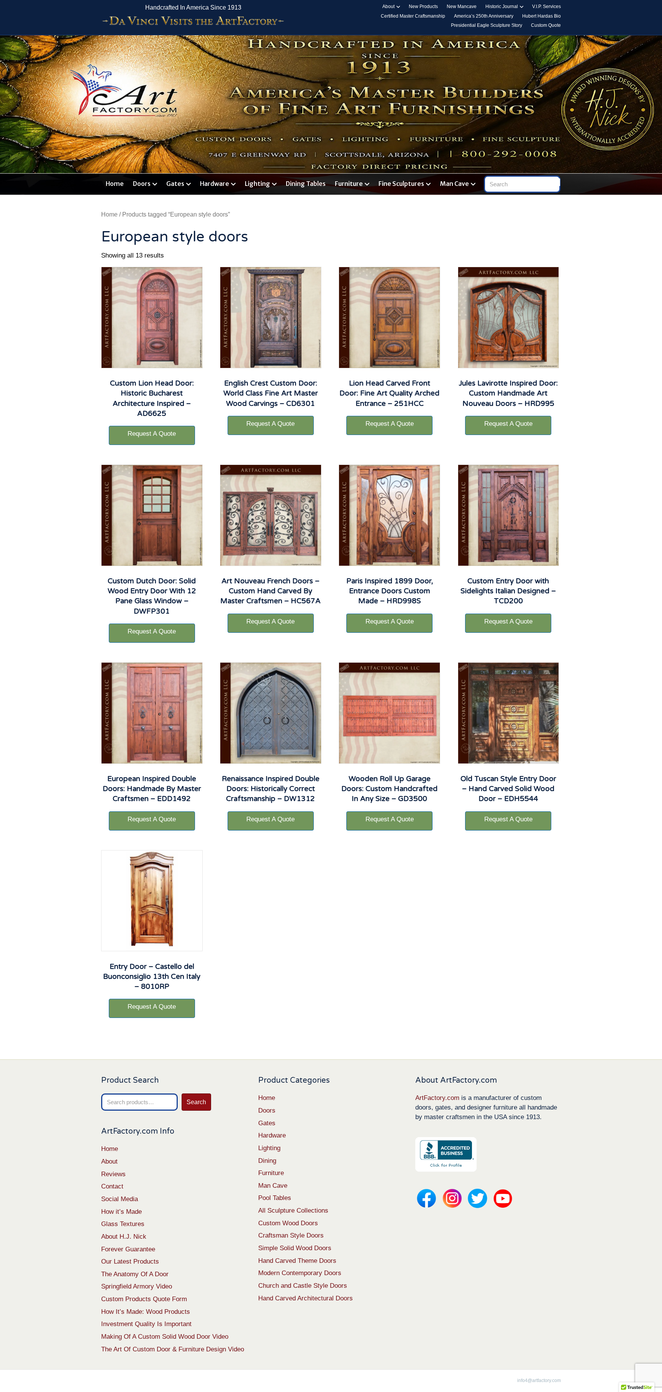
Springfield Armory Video (136, 1286)
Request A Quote (152, 433)
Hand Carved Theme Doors (297, 1260)
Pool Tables (274, 1198)
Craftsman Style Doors (291, 1235)
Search (196, 1102)
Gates (175, 183)
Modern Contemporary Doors (299, 1273)
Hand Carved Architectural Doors (305, 1298)
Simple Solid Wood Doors (294, 1248)
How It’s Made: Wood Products (145, 1311)
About (388, 6)
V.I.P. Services (546, 6)
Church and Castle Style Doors (302, 1285)
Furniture (349, 183)
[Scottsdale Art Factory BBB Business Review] (446, 1154)
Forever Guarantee (128, 1249)
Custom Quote (546, 25)
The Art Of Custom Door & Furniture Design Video (172, 1349)
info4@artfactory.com (539, 1380)
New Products (423, 6)
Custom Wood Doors (288, 1223)
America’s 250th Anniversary (483, 16)
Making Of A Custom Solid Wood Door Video (164, 1336)
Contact (112, 1186)
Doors (142, 183)
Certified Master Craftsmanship (413, 16)
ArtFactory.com (437, 1097)
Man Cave (454, 183)
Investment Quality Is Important (146, 1324)
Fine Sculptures (401, 183)
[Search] (556, 182)
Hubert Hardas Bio (541, 16)
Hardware (214, 183)
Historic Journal (501, 6)
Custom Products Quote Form (144, 1299)
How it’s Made (121, 1211)
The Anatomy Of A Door (135, 1274)
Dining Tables (306, 183)
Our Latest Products (130, 1261)
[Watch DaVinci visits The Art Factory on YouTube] (193, 21)
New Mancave (462, 6)
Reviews (113, 1174)
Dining (267, 1160)
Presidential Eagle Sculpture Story (486, 25)
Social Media (119, 1199)
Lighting (257, 183)
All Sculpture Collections (293, 1210)
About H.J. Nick (123, 1236)
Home (115, 183)
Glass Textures (122, 1224)
